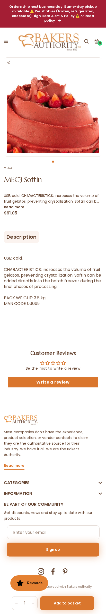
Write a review (52, 382)
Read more (14, 207)
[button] (6, 41)
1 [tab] (53, 162)
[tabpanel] (53, 106)
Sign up (53, 549)
